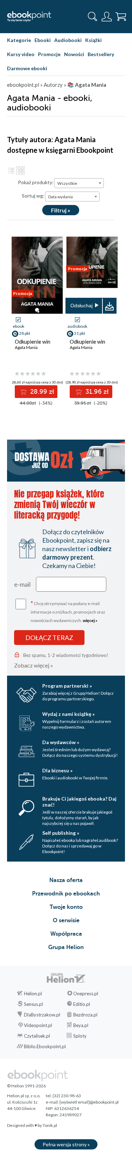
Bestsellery (101, 54)
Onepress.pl (85, 993)
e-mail (22, 584)
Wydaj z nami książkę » (68, 714)
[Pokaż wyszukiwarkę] (92, 16)
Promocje (49, 54)
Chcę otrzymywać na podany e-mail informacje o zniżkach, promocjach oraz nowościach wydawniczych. (68, 611)
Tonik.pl (50, 1125)
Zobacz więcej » (33, 665)
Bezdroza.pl (85, 1015)
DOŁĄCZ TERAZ (49, 637)
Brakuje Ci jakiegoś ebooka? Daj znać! (79, 802)
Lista (11, 170)
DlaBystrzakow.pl (42, 1015)
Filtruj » (60, 210)
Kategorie (19, 40)
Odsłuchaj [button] (81, 305)
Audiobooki (68, 40)
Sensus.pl (33, 1004)
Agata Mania (26, 347)
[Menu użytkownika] (106, 16)
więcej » (90, 620)
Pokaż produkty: (36, 182)
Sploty (80, 1036)
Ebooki (42, 40)
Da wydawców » (60, 742)
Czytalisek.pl (37, 1036)
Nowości (74, 54)
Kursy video (20, 54)
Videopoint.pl (38, 1025)
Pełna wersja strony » (66, 1144)
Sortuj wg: (33, 196)
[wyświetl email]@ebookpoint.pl (89, 1102)
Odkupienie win (32, 341)
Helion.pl (33, 993)
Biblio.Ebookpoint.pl (45, 1046)
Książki (93, 40)
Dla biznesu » (57, 770)
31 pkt (79, 333)
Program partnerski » (67, 686)
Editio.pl (81, 1004)
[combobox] (79, 183)
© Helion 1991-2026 (26, 1085)
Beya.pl (80, 1025)
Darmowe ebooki (27, 68)
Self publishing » (60, 833)
